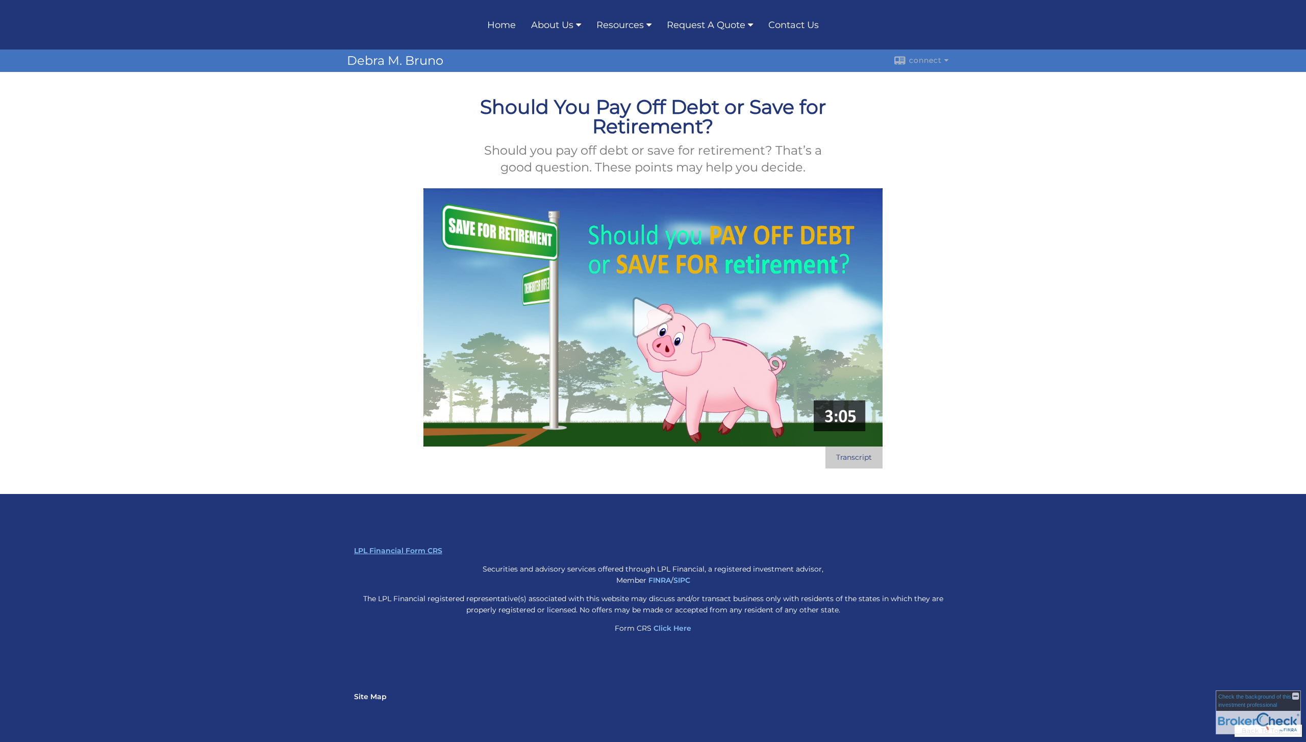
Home (501, 25)
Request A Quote (706, 25)
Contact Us (793, 25)
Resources (620, 25)
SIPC (681, 580)
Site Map (370, 696)
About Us (552, 25)
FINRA (659, 580)
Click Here (672, 628)
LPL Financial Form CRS (398, 550)
